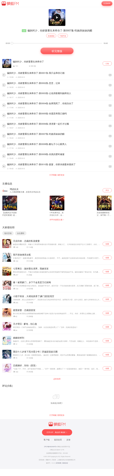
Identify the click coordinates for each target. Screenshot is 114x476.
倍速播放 (51, 36)
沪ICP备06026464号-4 (50, 446)
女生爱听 (20, 233)
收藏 (107, 244)
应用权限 (58, 463)
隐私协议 (65, 463)
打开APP (106, 3)
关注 (107, 190)
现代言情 (8, 233)
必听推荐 (57, 379)
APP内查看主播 (56, 219)
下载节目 (63, 36)
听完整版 (57, 51)
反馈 (68, 440)
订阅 (107, 63)
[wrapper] (57, 238)
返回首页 (58, 440)
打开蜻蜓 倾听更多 (57, 175)
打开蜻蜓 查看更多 (57, 415)
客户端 (46, 440)
